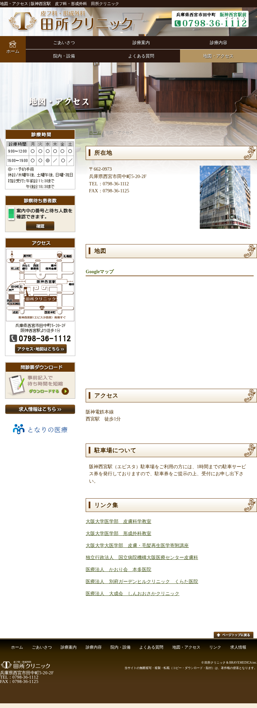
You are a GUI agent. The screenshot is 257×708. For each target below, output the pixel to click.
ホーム (12, 51)
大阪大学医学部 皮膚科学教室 (118, 521)
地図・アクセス (218, 55)
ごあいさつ (64, 42)
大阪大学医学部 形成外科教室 (118, 533)
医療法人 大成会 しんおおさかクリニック (132, 593)
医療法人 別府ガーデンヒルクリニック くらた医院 (142, 581)
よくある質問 (141, 55)
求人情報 (238, 647)
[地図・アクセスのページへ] (40, 354)
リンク (215, 647)
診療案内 (141, 42)
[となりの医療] (40, 436)
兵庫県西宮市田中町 (210, 19)
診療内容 (218, 42)
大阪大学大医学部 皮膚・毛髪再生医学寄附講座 (137, 545)
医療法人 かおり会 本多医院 (118, 569)
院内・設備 (64, 55)
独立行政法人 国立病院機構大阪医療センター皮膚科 (142, 557)
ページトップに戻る (233, 635)
